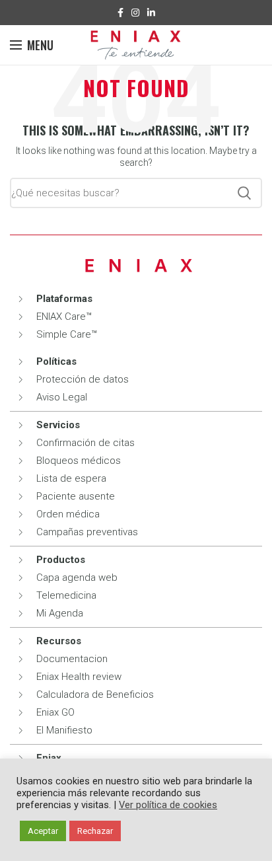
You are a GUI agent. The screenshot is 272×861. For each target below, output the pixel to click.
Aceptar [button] (43, 831)
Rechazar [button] (95, 831)
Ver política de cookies (168, 805)
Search (244, 193)
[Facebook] (120, 12)
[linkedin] (151, 12)
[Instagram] (135, 12)
